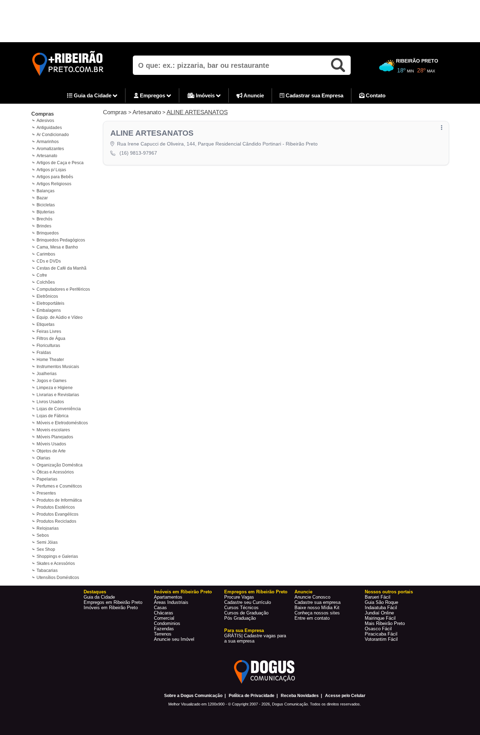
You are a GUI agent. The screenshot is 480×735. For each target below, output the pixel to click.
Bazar (42, 197)
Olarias (43, 458)
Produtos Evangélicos (57, 514)
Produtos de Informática (59, 500)
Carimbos (46, 254)
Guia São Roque (381, 602)
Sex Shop (46, 549)
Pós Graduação (240, 618)
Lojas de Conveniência (59, 408)
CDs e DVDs (49, 261)
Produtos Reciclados (56, 521)
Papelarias (47, 479)
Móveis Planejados (55, 436)
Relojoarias (48, 528)
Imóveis (205, 95)
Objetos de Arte (51, 451)
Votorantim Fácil (381, 639)
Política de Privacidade (251, 695)
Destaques (95, 591)
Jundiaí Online (379, 612)
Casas (160, 607)
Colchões (46, 282)
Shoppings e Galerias (57, 556)
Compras (42, 114)
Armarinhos (48, 141)
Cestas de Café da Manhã (61, 268)
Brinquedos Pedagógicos (61, 240)
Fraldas (44, 352)
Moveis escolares (53, 429)
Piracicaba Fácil (381, 634)
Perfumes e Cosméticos (59, 486)
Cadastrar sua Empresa (313, 95)
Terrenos (162, 634)
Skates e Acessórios (56, 563)
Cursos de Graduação (246, 612)
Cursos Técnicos (241, 607)
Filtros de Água (51, 338)
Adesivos (45, 120)
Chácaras (163, 612)
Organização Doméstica (60, 465)
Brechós (44, 219)
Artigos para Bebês (55, 176)
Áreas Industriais (171, 602)
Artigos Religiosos (54, 183)
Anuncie (253, 95)
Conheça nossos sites (317, 612)
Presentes (46, 493)
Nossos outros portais (389, 591)
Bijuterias (45, 211)
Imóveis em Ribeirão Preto (111, 607)
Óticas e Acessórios (55, 472)
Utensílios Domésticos (58, 577)
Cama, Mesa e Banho (57, 247)
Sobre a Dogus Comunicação (193, 695)
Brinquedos (48, 233)
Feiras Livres (49, 331)
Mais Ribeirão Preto (385, 623)
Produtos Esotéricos (56, 507)
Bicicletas (46, 204)
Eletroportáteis (50, 303)
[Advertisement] (240, 21)
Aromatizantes (50, 148)
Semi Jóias (47, 542)
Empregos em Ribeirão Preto (113, 602)
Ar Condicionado (53, 134)
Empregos (152, 95)
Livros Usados (50, 401)
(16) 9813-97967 (138, 153)
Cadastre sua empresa (317, 602)
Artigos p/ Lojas (51, 169)
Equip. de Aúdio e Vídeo (60, 317)
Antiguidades (49, 127)
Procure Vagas (239, 597)
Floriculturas (48, 345)
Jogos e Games (51, 380)
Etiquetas (45, 324)
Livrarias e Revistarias (58, 394)
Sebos (43, 535)
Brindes (44, 226)
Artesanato (47, 155)
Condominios (167, 623)
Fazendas (164, 628)
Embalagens (49, 310)
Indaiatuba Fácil (381, 607)
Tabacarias (47, 570)
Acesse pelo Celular (345, 695)
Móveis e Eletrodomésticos (62, 422)
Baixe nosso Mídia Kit (316, 607)
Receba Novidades (300, 695)
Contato (374, 95)
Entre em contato (312, 618)
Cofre (42, 275)
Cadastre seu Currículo (247, 602)
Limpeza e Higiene (55, 387)
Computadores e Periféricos (63, 289)
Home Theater (50, 359)
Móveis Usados (51, 443)
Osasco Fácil (378, 628)
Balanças (45, 190)
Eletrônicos (47, 296)
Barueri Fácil (377, 597)
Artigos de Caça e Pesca (60, 162)
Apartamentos (168, 597)
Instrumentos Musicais (58, 366)
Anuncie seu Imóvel (174, 639)
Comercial (164, 618)
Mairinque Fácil (380, 618)
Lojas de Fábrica (53, 415)
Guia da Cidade (92, 95)
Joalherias (47, 373)
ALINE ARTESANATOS (197, 112)
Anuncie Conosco (312, 597)
